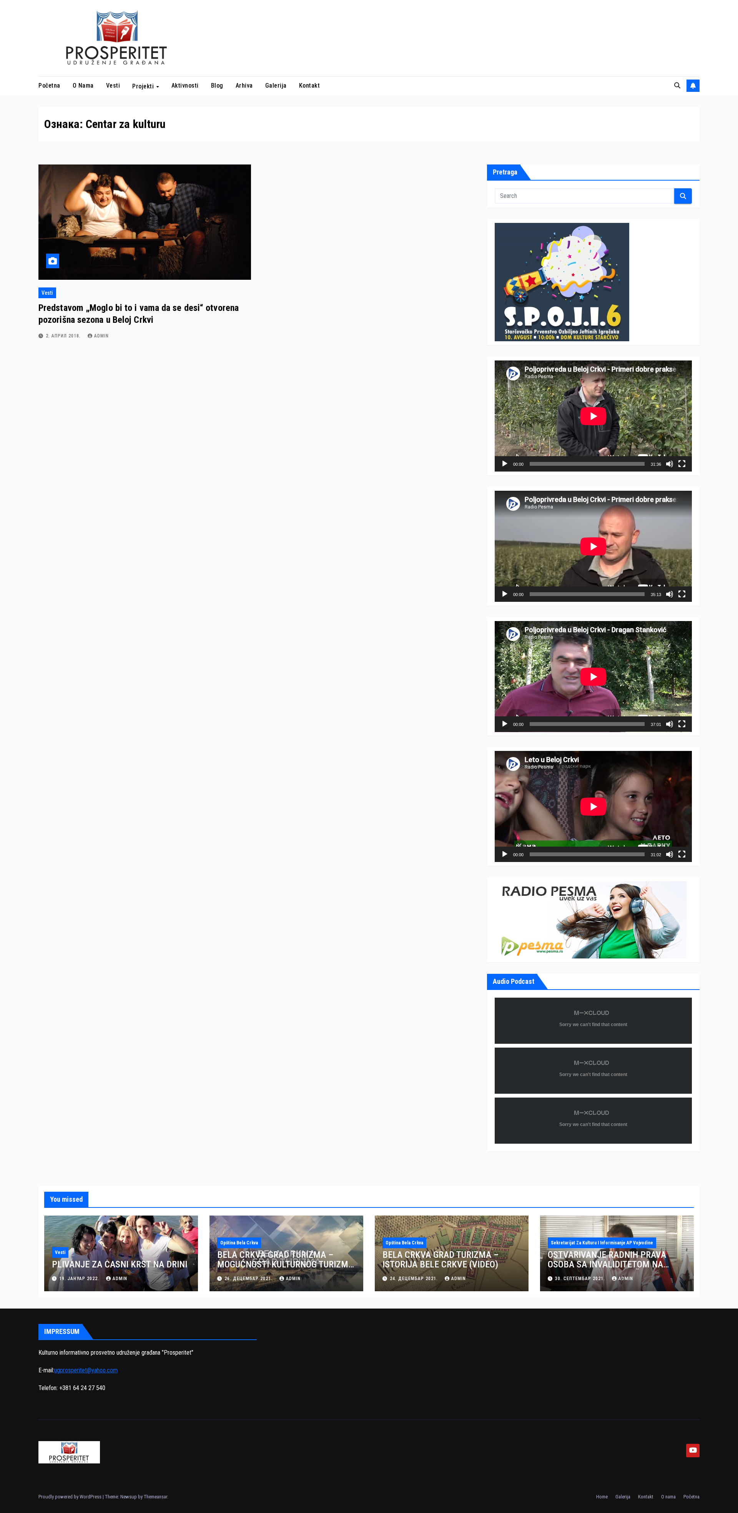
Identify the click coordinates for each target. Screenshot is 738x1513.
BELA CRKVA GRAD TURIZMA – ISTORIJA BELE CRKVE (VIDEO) (440, 1259)
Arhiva (244, 85)
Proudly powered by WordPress (70, 1497)
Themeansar (155, 1497)
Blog (217, 85)
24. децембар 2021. (414, 1278)
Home (602, 1497)
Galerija (276, 85)
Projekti (144, 86)
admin (101, 336)
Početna (49, 85)
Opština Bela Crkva (239, 1243)
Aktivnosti (185, 85)
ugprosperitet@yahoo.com (86, 1370)
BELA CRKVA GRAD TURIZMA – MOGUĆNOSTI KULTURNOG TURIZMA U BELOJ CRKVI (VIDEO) (285, 1264)
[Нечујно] (669, 464)
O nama (83, 85)
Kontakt (309, 85)
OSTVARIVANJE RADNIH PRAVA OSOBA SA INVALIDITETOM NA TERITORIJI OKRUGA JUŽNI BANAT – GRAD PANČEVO (616, 1269)
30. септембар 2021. (581, 1278)
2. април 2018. (64, 336)
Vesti (113, 85)
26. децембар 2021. (249, 1278)
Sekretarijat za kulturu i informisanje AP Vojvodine (602, 1243)
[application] (593, 416)
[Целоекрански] (682, 464)
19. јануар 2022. (80, 1278)
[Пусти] (505, 464)
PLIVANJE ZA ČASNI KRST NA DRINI (119, 1264)
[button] (677, 85)
